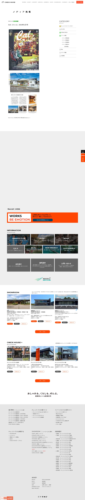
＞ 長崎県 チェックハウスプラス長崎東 (63, 465)
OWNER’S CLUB (36, 486)
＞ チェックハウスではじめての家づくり (40, 412)
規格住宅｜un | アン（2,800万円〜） (16, 422)
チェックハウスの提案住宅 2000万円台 (17, 413)
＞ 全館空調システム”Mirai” (60, 417)
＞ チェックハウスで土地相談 (38, 417)
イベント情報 (63, 35)
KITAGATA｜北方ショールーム (38, 435)
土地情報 (63, 55)
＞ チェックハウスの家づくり (61, 412)
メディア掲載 (22, 12)
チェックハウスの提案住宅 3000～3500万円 (18, 415)
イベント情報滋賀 (65, 38)
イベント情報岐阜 (65, 40)
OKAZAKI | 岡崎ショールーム (38, 444)
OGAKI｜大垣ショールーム (37, 433)
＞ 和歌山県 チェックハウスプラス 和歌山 (64, 456)
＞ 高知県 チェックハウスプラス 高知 (63, 459)
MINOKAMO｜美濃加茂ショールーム (40, 437)
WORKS (28, 2)
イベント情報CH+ (65, 44)
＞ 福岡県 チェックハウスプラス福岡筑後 (63, 463)
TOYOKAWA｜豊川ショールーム (38, 438)
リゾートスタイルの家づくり (63, 410)
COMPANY (65, 2)
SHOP (53, 2)
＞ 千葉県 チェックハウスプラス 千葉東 (63, 435)
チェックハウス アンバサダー (67, 25)
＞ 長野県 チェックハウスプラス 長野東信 (64, 445)
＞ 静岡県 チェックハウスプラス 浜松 (63, 444)
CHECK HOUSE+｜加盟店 (37, 452)
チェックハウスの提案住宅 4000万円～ (17, 419)
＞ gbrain (11, 438)
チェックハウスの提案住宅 (14, 412)
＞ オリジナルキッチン (59, 419)
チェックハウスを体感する (16, 431)
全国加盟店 (58, 431)
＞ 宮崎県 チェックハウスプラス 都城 (63, 468)
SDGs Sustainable (46, 479)
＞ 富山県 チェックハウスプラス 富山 (63, 442)
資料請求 (44, 483)
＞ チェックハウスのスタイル (38, 415)
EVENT (32, 2)
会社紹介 (34, 477)
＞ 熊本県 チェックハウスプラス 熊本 (63, 466)
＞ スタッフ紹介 (58, 424)
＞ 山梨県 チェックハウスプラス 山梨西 (63, 440)
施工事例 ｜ (16, 410)
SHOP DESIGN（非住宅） (14, 424)
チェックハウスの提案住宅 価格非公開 (17, 420)
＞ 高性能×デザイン (36, 413)
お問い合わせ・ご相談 (46, 484)
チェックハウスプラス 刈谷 (63, 449)
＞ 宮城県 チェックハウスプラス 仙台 (63, 433)
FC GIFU (63, 29)
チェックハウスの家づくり (39, 410)
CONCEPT (37, 2)
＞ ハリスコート (12, 435)
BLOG (33, 481)
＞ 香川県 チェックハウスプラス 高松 (63, 458)
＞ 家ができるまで (59, 413)
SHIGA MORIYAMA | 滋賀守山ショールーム (41, 445)
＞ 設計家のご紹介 (59, 422)
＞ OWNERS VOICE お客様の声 (62, 420)
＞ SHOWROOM (12, 433)
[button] (10, 324)
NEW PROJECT (35, 488)
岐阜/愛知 (66, 46)
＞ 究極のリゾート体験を (14, 437)
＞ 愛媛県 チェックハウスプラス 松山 (63, 461)
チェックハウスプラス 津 (62, 452)
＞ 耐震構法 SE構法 (59, 415)
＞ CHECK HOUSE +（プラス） (15, 440)
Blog (62, 49)
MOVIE (33, 479)
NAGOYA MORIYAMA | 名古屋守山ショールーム (42, 442)
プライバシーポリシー (46, 486)
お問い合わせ (83, 159)
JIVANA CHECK (64, 32)
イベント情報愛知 (65, 42)
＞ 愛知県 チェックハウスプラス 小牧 (63, 447)
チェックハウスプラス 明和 (63, 454)
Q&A (33, 484)
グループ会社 (72, 2)
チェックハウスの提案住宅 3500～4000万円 (18, 417)
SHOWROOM (59, 2)
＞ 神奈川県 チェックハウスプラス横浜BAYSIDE (65, 438)
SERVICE (43, 2)
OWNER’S (48, 2)
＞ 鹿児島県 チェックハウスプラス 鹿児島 (64, 470)
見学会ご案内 (83, 151)
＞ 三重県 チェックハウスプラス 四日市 (63, 451)
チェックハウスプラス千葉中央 (63, 437)
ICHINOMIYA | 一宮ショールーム (39, 440)
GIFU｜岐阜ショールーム (39, 451)
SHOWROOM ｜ (42, 431)
